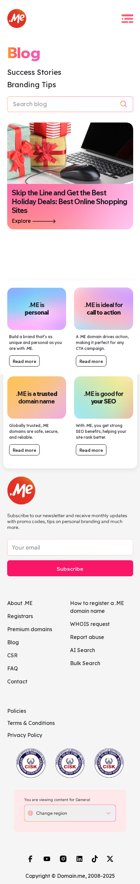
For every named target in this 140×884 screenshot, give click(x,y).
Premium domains (29, 629)
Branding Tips (31, 84)
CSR (12, 655)
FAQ (12, 668)
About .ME (20, 603)
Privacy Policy (24, 735)
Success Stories (34, 72)
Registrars (20, 616)
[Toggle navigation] (127, 18)
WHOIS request (90, 624)
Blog (13, 642)
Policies (16, 711)
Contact (17, 681)
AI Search (82, 650)
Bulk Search (85, 663)
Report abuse (87, 637)
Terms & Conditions (31, 723)
